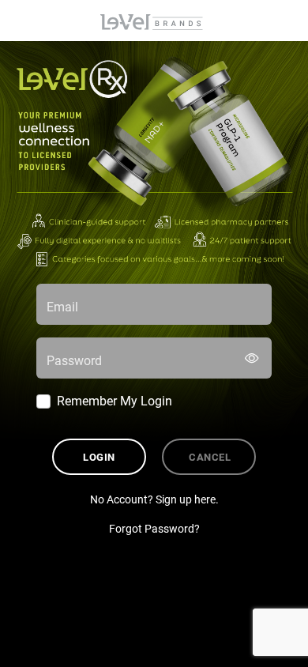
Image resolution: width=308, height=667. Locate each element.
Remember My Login (114, 400)
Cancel (210, 456)
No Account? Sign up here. (154, 499)
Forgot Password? (154, 528)
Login (99, 456)
